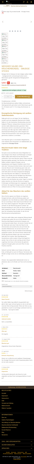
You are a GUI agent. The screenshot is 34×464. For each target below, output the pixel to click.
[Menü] (3, 2)
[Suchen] (24, 2)
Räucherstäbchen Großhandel (10, 425)
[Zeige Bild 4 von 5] (17, 31)
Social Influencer (6, 430)
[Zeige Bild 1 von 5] (10, 31)
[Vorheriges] (3, 21)
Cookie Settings (17, 459)
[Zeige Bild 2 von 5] (12, 31)
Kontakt (4, 393)
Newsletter (5, 435)
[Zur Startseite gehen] (10, 4)
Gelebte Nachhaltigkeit (8, 420)
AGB (3, 400)
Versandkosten (24, 456)
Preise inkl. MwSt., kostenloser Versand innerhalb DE (14, 85)
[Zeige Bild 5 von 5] (20, 31)
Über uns (4, 417)
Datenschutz (5, 398)
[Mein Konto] (27, 2)
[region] (17, 37)
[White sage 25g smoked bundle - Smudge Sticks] (17, 20)
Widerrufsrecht (6, 405)
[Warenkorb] (31, 2)
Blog (3, 432)
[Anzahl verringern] (3, 96)
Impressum (5, 396)
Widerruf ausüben (6, 408)
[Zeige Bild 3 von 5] (15, 31)
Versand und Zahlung (7, 403)
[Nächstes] (31, 21)
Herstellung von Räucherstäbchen (11, 422)
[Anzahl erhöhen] (13, 96)
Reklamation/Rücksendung (9, 427)
